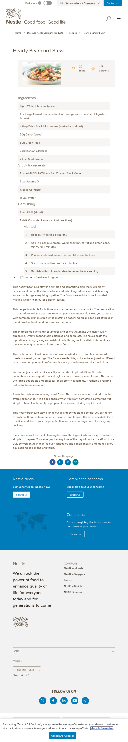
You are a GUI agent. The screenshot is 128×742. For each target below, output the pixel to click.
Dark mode (31, 2)
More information (102, 728)
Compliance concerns (85, 478)
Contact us (112, 2)
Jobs (63, 651)
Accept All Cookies (62, 735)
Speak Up (75, 494)
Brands (68, 579)
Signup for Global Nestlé (31, 486)
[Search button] (109, 18)
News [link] (29, 478)
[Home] (36, 16)
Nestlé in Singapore (74, 574)
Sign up (20, 494)
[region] (64, 730)
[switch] (48, 3)
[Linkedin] (64, 700)
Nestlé (23, 478)
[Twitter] (42, 700)
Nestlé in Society (73, 585)
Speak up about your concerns (85, 486)
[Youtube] (74, 700)
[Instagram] (85, 700)
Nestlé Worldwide (73, 568)
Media (63, 660)
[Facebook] (53, 700)
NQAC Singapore (73, 591)
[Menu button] (119, 18)
